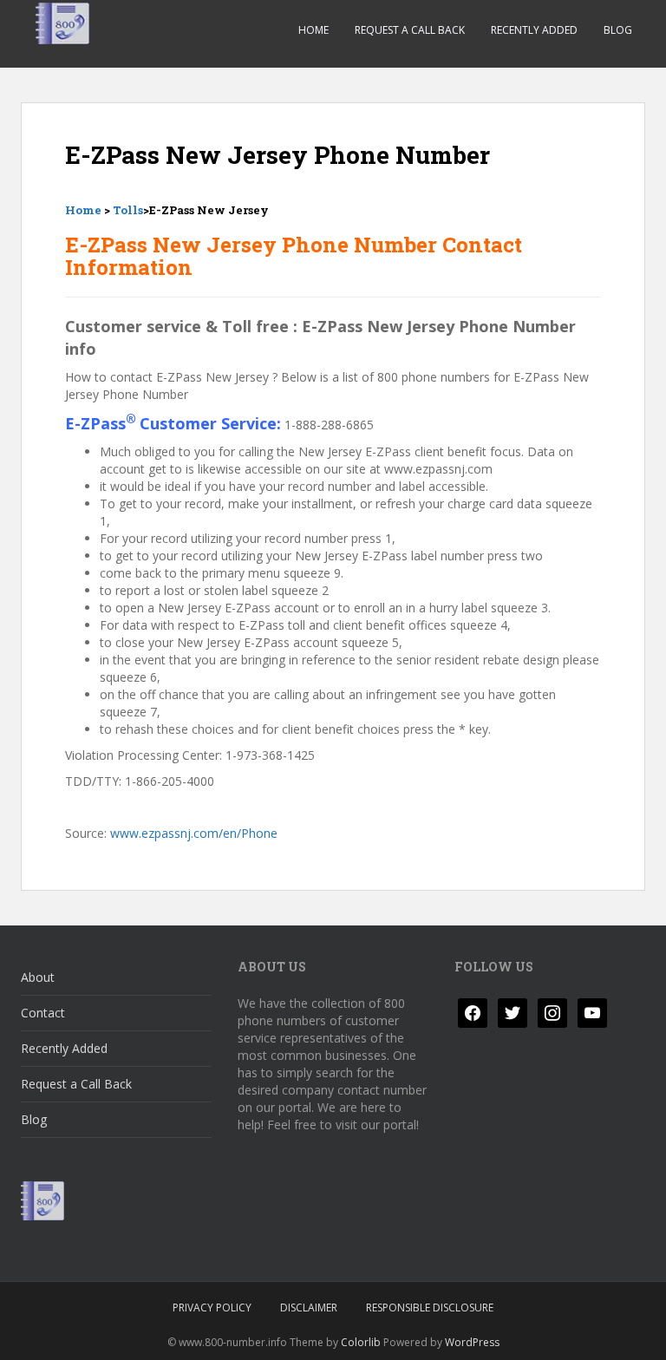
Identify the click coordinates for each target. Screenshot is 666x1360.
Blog (618, 30)
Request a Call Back (410, 30)
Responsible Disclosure (429, 1307)
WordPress (472, 1342)
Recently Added (534, 30)
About (38, 977)
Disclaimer (308, 1307)
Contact (43, 1012)
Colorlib (361, 1342)
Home (313, 30)
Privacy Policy (212, 1307)
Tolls (128, 210)
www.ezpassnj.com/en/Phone (194, 833)
